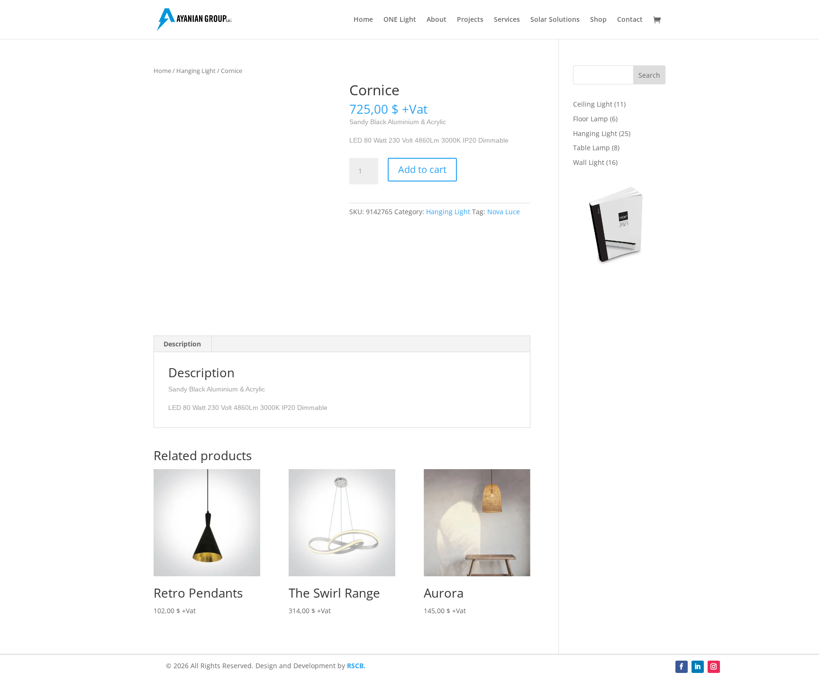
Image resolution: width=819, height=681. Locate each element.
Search (649, 75)
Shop (598, 20)
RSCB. (356, 665)
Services (507, 20)
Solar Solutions (555, 20)
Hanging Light (196, 70)
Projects (470, 20)
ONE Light (399, 20)
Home (363, 20)
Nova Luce (503, 211)
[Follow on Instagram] (714, 667)
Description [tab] (182, 343)
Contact (630, 20)
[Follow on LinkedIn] (698, 667)
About (436, 20)
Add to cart (422, 169)
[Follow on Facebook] (681, 667)
